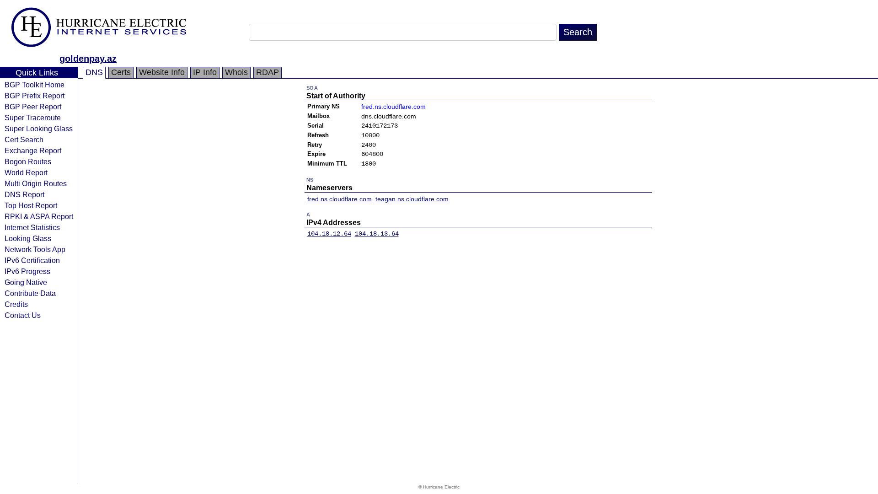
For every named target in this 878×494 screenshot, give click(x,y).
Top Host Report (31, 205)
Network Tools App (35, 249)
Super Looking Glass (39, 128)
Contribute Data (30, 293)
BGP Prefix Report (34, 95)
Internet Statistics (32, 227)
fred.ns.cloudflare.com (393, 106)
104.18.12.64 (329, 233)
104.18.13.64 (377, 233)
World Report (26, 172)
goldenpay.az (88, 59)
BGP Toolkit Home (34, 85)
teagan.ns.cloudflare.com (412, 199)
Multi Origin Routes (36, 183)
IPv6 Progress (27, 271)
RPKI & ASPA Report (39, 216)
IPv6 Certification (32, 260)
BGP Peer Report (33, 106)
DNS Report (24, 194)
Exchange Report (33, 150)
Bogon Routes (28, 161)
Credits (16, 304)
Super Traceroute (33, 117)
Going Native (26, 282)
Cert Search (24, 139)
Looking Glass (28, 238)
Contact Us (23, 315)
